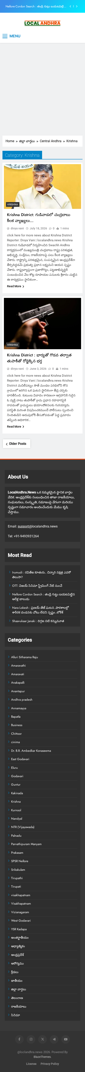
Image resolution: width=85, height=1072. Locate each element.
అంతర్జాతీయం (20, 937)
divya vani (17, 228)
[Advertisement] (42, 91)
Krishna (12, 204)
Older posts (17, 444)
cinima (15, 742)
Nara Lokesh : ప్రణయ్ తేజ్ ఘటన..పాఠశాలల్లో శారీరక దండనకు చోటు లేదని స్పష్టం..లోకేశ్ (40, 610)
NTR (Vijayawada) (22, 827)
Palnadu (16, 835)
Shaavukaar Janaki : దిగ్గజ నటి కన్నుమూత (38, 621)
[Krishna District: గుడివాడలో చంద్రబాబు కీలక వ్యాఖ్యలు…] (42, 186)
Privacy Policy (50, 1064)
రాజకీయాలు (18, 1006)
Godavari (17, 776)
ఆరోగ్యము (17, 963)
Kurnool (16, 810)
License (31, 1064)
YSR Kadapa (19, 929)
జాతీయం (16, 980)
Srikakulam (18, 869)
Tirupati (16, 886)
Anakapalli (18, 682)
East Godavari (20, 759)
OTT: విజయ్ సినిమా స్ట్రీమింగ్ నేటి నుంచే (37, 585)
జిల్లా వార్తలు (18, 989)
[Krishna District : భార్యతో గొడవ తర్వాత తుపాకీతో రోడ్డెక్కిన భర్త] (42, 323)
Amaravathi (18, 665)
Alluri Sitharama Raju (24, 657)
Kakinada (17, 793)
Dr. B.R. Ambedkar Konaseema (31, 750)
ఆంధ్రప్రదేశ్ (17, 955)
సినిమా (15, 1015)
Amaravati (17, 674)
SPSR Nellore (19, 861)
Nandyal (16, 818)
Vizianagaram (20, 912)
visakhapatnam (20, 895)
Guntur (15, 784)
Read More (14, 286)
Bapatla (15, 716)
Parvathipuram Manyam (26, 844)
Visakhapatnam (21, 903)
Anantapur (18, 691)
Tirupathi (17, 878)
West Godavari (21, 920)
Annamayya (18, 708)
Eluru (14, 767)
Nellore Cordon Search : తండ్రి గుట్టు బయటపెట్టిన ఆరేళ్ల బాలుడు (36, 6)
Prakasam (17, 852)
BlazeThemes (42, 1057)
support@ (25, 526)
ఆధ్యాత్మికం (18, 946)
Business (16, 725)
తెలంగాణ (17, 998)
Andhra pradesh (21, 699)
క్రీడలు (14, 972)
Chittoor (16, 733)
